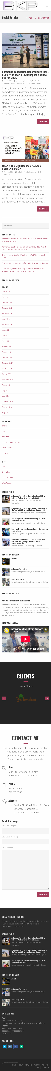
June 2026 (6, 292)
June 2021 (6, 396)
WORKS (37, 1065)
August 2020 (7, 407)
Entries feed (6, 472)
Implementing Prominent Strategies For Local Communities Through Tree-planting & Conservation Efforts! (28, 541)
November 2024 (7, 314)
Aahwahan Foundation (19, 569)
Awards (14, 558)
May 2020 (5, 413)
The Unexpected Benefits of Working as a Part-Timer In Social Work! (28, 519)
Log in (4, 467)
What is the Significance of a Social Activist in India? (22, 167)
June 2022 (6, 336)
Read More (43, 121)
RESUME (45, 1065)
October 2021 (7, 374)
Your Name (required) (10, 826)
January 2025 (7, 303)
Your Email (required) (10, 837)
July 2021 (5, 391)
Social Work (26, 83)
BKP (3, 431)
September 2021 (8, 380)
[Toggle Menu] (47, 6)
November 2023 (7, 325)
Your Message (7, 848)
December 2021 (7, 363)
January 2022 (7, 358)
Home (29, 17)
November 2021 (7, 369)
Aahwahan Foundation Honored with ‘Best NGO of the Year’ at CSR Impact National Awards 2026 (25, 75)
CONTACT (45, 1067)
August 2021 (7, 385)
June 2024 (6, 319)
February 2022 (7, 352)
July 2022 (5, 330)
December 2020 (7, 402)
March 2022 (6, 347)
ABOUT (20, 1065)
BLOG (37, 1067)
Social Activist (42, 17)
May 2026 (5, 297)
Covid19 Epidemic (17, 579)
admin (19, 81)
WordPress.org (7, 483)
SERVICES (28, 1065)
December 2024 (7, 308)
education (5, 437)
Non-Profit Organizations (11, 442)
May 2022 (5, 341)
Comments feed (7, 478)
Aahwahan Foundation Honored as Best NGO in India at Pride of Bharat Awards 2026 (28, 497)
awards (29, 81)
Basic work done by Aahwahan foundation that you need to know (25, 263)
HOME (14, 1065)
